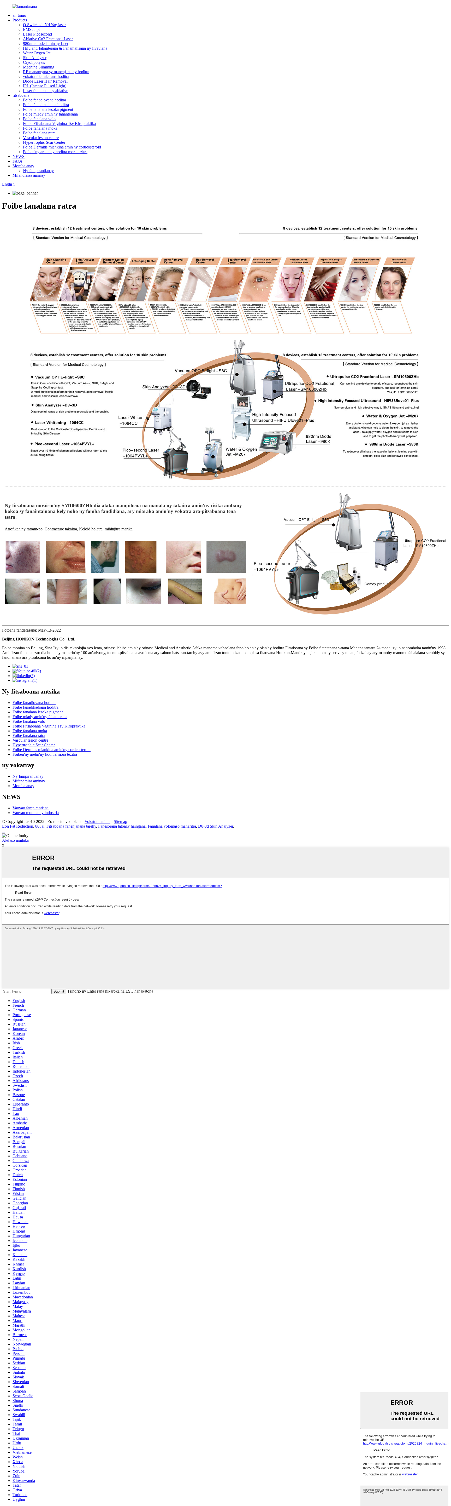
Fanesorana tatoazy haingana (122, 826)
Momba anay (23, 166)
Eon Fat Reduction (17, 826)
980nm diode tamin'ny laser (45, 43)
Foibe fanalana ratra (39, 133)
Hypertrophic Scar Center (44, 142)
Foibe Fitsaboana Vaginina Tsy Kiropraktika (59, 123)
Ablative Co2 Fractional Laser (48, 39)
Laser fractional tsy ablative (45, 90)
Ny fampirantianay (38, 170)
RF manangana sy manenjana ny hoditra (56, 72)
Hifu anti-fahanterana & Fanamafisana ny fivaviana (65, 48)
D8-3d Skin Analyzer (215, 826)
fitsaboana (21, 95)
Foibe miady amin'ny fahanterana (50, 114)
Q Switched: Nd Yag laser (44, 24)
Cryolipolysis (34, 62)
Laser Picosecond (37, 34)
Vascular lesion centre (41, 137)
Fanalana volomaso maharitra (172, 826)
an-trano (19, 15)
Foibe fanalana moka (40, 128)
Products (20, 20)
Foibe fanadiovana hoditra (44, 100)
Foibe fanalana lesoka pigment (48, 109)
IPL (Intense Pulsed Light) (44, 86)
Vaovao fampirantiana (31, 808)
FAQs (17, 161)
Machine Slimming (38, 67)
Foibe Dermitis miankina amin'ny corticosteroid (62, 147)
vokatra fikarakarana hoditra (46, 76)
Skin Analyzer (34, 57)
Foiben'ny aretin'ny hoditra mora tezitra (55, 152)
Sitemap (120, 821)
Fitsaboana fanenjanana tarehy (71, 826)
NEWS (19, 156)
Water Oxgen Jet (36, 53)
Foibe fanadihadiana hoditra (46, 104)
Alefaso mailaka (15, 840)
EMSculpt (31, 29)
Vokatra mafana (97, 821)
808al (39, 826)
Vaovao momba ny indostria (36, 812)
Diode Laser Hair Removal (45, 81)
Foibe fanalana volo (39, 119)
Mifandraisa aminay (29, 175)
